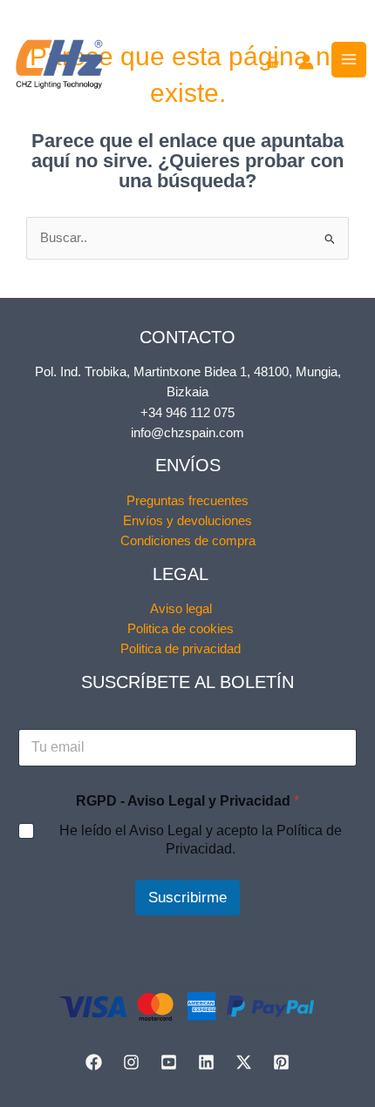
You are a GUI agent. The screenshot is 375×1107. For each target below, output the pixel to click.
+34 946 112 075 (187, 413)
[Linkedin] (206, 1062)
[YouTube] (168, 1062)
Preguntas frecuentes (187, 501)
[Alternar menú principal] (348, 59)
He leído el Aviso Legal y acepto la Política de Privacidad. (200, 839)
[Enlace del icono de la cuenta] (306, 62)
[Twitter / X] (243, 1062)
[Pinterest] (281, 1062)
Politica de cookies (180, 629)
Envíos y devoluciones (187, 521)
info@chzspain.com (187, 433)
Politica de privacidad (180, 649)
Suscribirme (187, 897)
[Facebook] (93, 1062)
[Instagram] (131, 1062)
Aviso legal (181, 609)
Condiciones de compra (188, 541)
